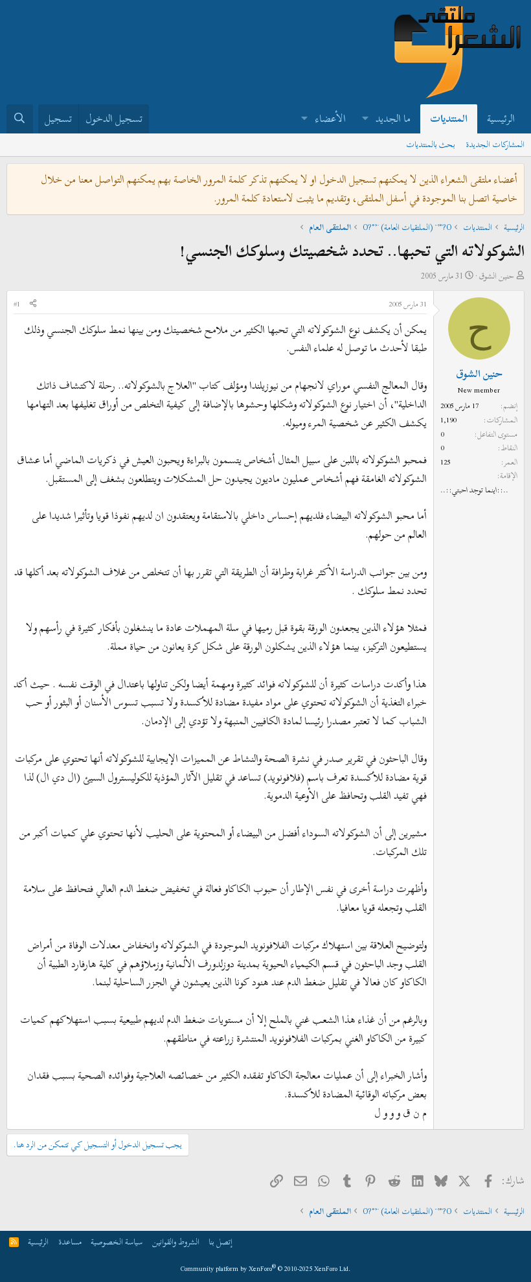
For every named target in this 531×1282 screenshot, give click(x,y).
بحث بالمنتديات (430, 144)
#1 (17, 304)
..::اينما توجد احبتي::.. (474, 490)
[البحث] (19, 118)
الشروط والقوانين (175, 1241)
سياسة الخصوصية (116, 1241)
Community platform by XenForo (266, 1268)
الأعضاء (330, 118)
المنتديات (449, 118)
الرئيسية (501, 118)
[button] (365, 118)
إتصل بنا (220, 1241)
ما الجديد (393, 118)
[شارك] (33, 304)
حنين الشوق (496, 276)
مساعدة (70, 1241)
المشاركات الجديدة (495, 144)
